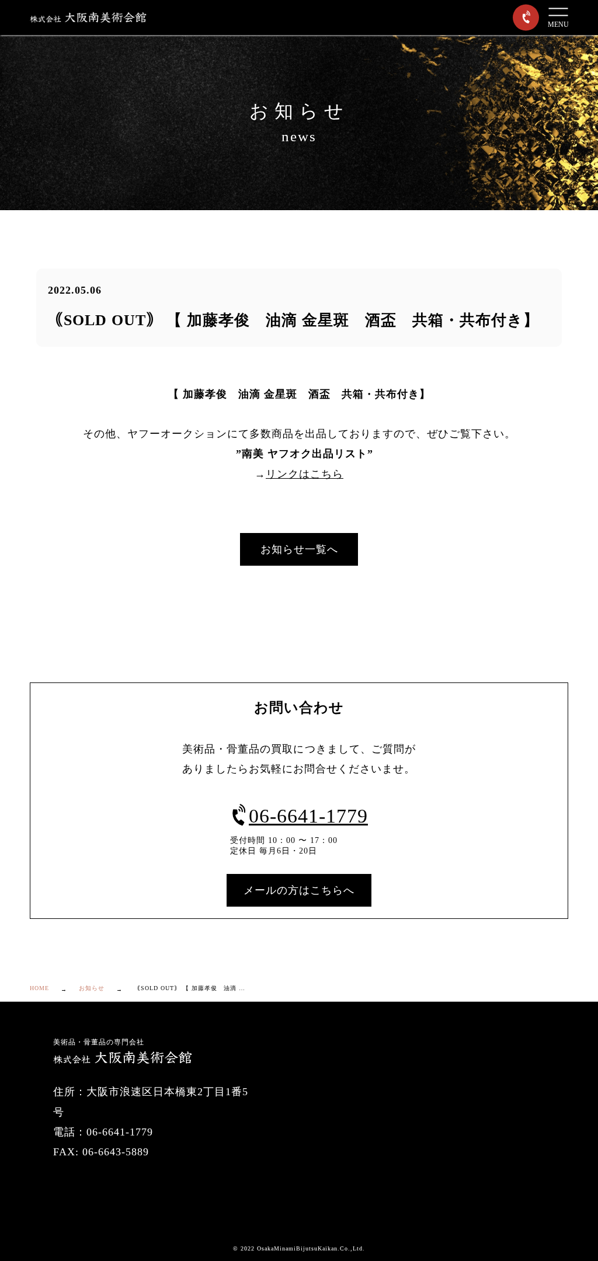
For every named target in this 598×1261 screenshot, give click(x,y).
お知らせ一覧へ (299, 549)
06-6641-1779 (308, 816)
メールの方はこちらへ (299, 890)
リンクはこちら (304, 474)
